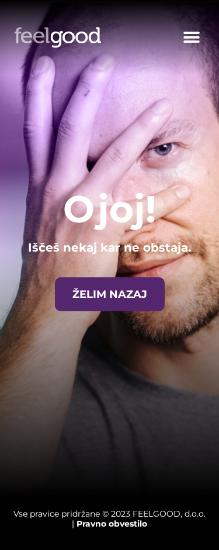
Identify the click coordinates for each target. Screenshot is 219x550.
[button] (191, 38)
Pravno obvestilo (112, 523)
